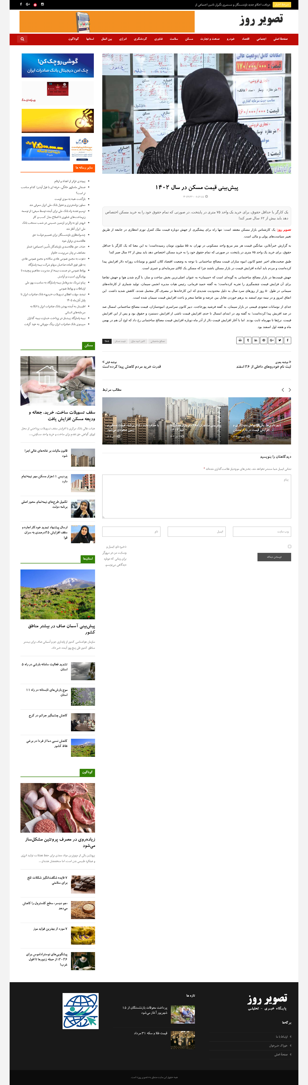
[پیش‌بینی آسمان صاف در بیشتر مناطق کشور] (57, 594)
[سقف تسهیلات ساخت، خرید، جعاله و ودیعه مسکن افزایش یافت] (57, 381)
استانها (90, 39)
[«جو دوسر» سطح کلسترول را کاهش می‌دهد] (83, 910)
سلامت (174, 39)
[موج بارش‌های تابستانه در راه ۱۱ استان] (83, 697)
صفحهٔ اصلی (280, 39)
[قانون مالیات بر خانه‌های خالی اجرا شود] (83, 458)
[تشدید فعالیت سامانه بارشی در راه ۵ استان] (83, 671)
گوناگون (73, 39)
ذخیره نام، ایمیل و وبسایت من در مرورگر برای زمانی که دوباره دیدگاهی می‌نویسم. (114, 555)
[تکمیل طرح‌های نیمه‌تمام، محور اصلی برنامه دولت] (83, 509)
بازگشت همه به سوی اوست (70, 199)
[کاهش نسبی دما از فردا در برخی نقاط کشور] (83, 748)
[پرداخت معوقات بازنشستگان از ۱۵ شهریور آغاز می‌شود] (183, 1015)
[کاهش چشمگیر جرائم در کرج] (83, 722)
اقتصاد (245, 39)
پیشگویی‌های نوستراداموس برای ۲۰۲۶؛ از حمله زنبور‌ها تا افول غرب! (46, 960)
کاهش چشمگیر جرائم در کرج (48, 716)
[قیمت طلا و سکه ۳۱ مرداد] (183, 1040)
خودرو (231, 39)
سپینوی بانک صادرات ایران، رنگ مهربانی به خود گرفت (54, 324)
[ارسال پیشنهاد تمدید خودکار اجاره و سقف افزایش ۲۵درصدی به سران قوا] (83, 534)
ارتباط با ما (282, 1036)
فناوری (158, 39)
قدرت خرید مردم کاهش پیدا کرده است (131, 365)
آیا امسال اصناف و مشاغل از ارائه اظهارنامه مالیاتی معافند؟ (237, 4)
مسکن (189, 39)
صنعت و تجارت (209, 39)
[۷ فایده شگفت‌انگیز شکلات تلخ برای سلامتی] (83, 885)
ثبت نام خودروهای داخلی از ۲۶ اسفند (263, 365)
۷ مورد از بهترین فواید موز (50, 929)
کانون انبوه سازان (138, 341)
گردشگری (140, 39)
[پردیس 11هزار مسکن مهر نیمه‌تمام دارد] (83, 483)
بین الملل (106, 39)
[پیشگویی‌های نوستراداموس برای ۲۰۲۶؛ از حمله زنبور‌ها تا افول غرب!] (83, 961)
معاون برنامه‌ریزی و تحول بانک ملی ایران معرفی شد (57, 205)
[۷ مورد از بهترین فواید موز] (83, 936)
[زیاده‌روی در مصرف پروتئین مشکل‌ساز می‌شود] (57, 808)
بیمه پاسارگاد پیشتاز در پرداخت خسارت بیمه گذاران (56, 318)
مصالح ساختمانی (158, 341)
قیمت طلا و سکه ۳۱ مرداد (150, 1034)
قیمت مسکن (120, 341)
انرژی (123, 39)
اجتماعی (261, 39)
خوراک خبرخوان (278, 1045)
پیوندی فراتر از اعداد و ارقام (69, 181)
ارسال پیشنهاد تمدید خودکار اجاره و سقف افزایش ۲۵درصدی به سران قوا (44, 533)
